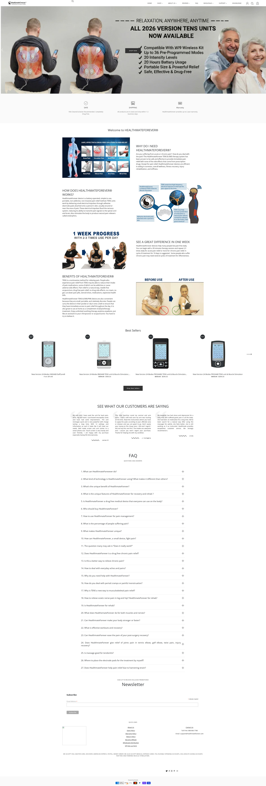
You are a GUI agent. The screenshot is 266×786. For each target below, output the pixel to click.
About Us (131, 748)
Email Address (72, 722)
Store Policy (131, 751)
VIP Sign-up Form (131, 766)
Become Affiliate (131, 760)
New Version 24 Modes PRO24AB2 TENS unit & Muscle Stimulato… (161, 394)
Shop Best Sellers (133, 408)
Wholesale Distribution (131, 763)
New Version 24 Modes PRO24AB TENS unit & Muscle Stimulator (218, 394)
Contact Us (189, 748)
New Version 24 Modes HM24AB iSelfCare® (48, 394)
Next (264, 60)
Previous (2, 60)
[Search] (73, 1)
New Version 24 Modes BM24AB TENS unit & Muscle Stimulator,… (104, 394)
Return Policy (130, 757)
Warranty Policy (131, 754)
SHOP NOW (133, 61)
